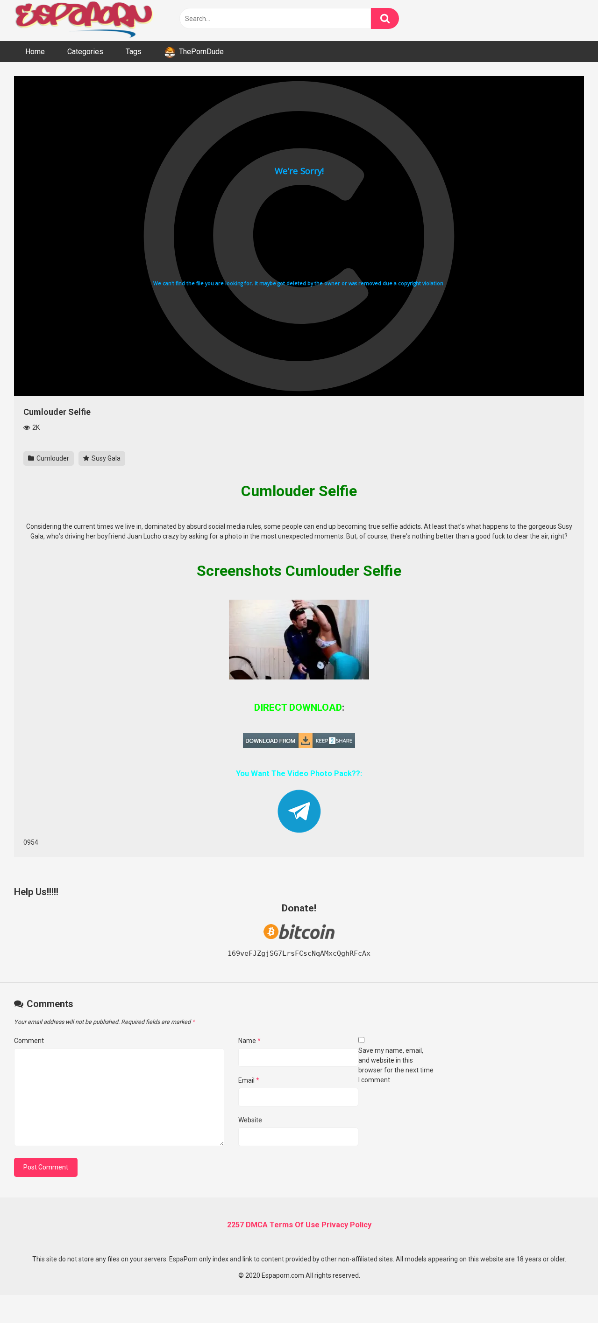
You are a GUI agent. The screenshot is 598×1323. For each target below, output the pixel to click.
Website (250, 1120)
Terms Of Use (295, 1224)
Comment (29, 1040)
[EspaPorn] (84, 20)
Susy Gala (105, 458)
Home (35, 51)
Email (248, 1080)
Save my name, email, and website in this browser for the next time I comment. (396, 1065)
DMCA (257, 1224)
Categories (85, 51)
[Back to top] (566, 1294)
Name (249, 1040)
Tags (134, 51)
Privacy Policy (346, 1224)
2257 (235, 1224)
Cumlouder (52, 458)
